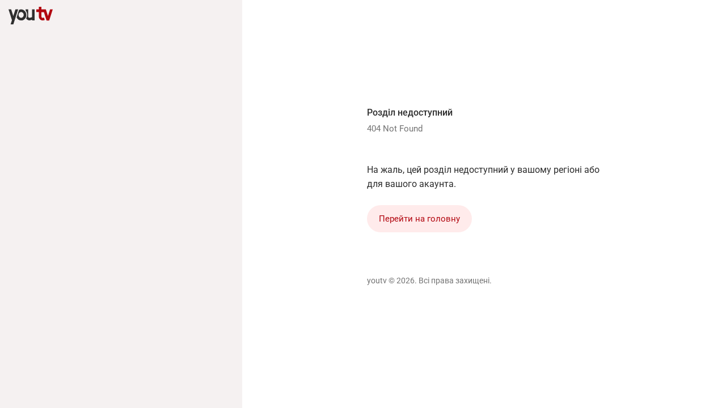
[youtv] (31, 16)
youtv (377, 280)
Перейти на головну (419, 219)
